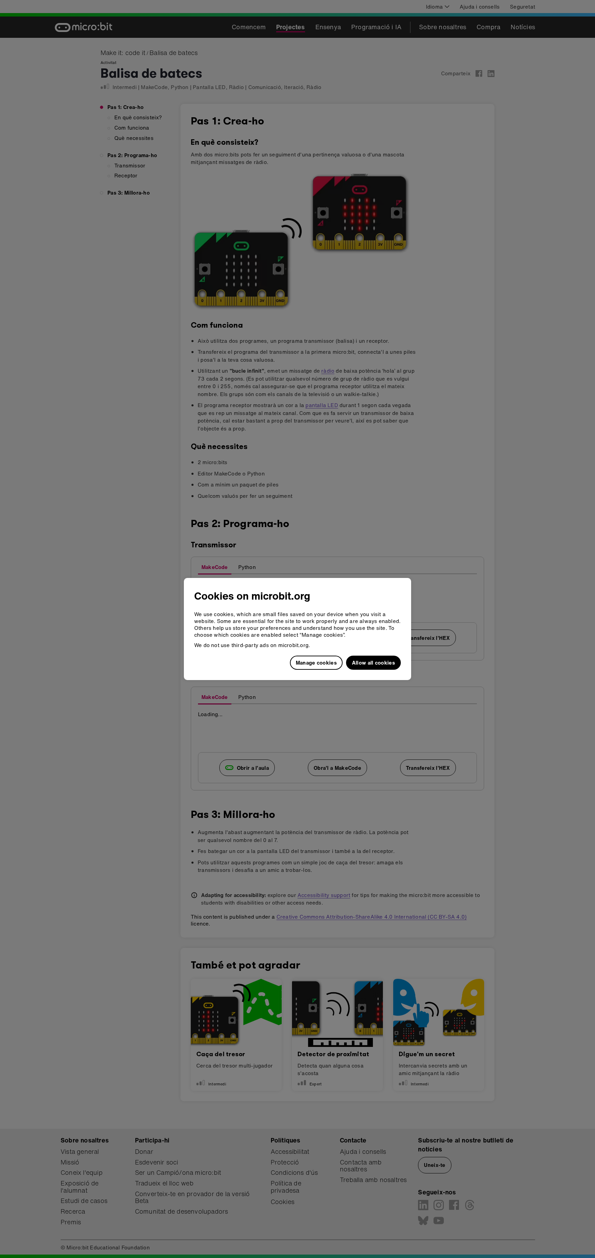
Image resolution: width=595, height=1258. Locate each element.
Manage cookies (316, 662)
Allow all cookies (373, 662)
